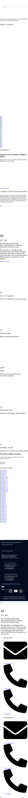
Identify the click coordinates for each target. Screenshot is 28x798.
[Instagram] (10, 591)
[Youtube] (16, 591)
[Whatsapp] (21, 591)
